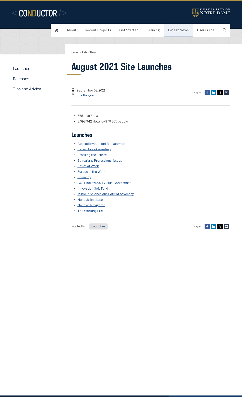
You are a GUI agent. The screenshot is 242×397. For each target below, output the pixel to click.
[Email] (226, 92)
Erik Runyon (85, 95)
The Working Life (90, 211)
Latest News (178, 30)
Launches (98, 226)
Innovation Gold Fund (93, 188)
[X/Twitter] (220, 92)
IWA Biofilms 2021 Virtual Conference (104, 183)
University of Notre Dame (211, 13)
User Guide (206, 30)
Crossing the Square (92, 155)
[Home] (56, 30)
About (71, 30)
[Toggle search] (224, 30)
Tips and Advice (27, 89)
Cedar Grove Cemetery (94, 149)
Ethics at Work (88, 166)
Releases (21, 79)
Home (74, 52)
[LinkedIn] (213, 92)
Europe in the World (92, 172)
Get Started (129, 30)
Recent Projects (98, 30)
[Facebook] (207, 92)
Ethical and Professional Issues (100, 160)
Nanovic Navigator (91, 205)
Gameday (84, 177)
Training (153, 30)
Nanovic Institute (90, 200)
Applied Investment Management (102, 144)
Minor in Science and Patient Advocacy (106, 194)
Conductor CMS (39, 13)
